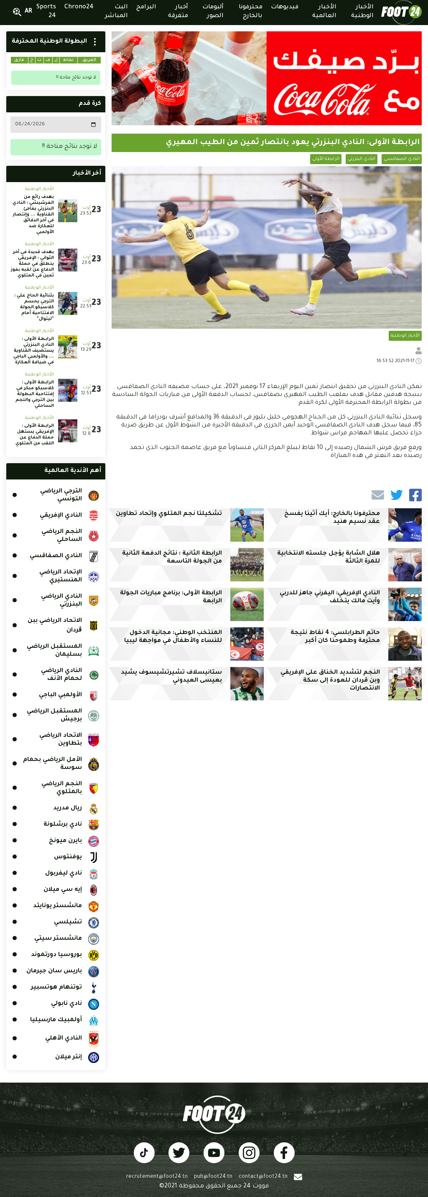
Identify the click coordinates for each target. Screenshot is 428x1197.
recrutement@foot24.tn (157, 1177)
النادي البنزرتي (361, 159)
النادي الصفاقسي (402, 159)
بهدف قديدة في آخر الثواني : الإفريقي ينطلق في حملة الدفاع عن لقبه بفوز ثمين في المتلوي (32, 264)
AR (28, 11)
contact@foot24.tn (263, 1177)
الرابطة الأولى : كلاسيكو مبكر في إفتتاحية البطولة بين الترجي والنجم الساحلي (34, 394)
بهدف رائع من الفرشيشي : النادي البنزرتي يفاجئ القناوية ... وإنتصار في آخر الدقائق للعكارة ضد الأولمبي (33, 215)
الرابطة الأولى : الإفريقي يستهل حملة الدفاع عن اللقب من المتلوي (34, 435)
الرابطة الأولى (325, 159)
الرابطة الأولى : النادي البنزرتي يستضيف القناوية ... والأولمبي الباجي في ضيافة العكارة (33, 351)
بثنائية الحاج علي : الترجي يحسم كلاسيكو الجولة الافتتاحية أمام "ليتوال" (34, 307)
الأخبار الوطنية (405, 335)
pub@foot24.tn (213, 1177)
